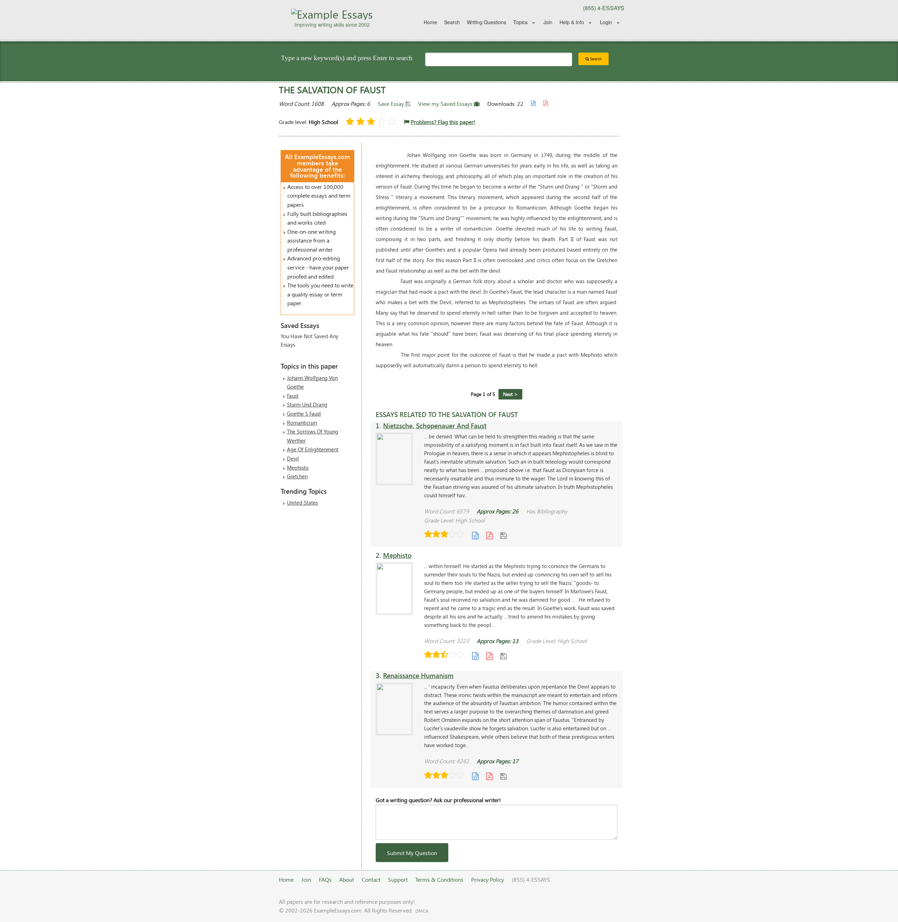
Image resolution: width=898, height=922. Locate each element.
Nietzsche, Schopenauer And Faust (435, 425)
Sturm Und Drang (307, 404)
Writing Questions (486, 22)
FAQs (325, 879)
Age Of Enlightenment (313, 449)
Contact (371, 879)
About (346, 879)
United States (302, 502)
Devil (293, 458)
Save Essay (392, 103)
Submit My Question (412, 852)
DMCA (421, 911)
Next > (510, 394)
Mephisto (298, 467)
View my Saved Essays (446, 103)
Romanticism (302, 422)
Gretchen (297, 476)
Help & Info (571, 22)
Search (452, 22)
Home (430, 22)
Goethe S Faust (304, 413)
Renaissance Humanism (418, 675)
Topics (520, 22)
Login (606, 22)
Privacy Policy (487, 879)
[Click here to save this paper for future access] (503, 535)
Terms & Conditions (439, 879)
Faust (293, 395)
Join (547, 22)
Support (398, 879)
